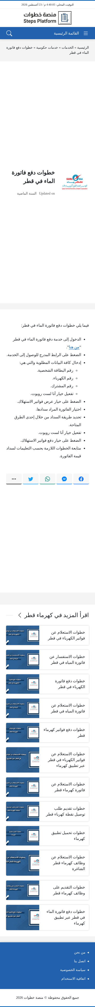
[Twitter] (30, 479)
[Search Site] (9, 33)
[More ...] (14, 479)
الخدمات (68, 47)
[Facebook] (81, 479)
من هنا (74, 347)
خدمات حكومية (47, 47)
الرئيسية (83, 47)
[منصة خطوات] (47, 18)
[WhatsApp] (47, 479)
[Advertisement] (47, 114)
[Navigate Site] (71, 33)
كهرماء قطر (38, 615)
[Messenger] (64, 479)
